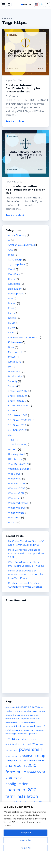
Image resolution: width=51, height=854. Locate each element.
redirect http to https (13, 756)
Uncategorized (16, 454)
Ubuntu (12, 449)
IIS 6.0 (11, 323)
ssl (40, 802)
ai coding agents (28, 706)
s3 (22, 756)
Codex (11, 279)
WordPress (14, 517)
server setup (34, 755)
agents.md (11, 707)
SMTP (11, 410)
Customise (25, 840)
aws (41, 707)
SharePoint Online (18, 405)
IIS (41, 726)
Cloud (11, 269)
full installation (28, 726)
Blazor (11, 254)
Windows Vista (16, 512)
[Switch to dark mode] (47, 4)
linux (10, 738)
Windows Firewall (18, 503)
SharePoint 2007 (17, 391)
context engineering (16, 715)
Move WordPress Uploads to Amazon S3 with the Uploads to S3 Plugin (26, 554)
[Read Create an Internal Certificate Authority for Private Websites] (25, 52)
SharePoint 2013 (17, 400)
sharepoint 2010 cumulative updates (25, 760)
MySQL (12, 357)
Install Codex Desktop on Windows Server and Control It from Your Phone (25, 574)
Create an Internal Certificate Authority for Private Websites (23, 88)
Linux (11, 347)
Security (12, 381)
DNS (10, 298)
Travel (11, 439)
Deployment (15, 288)
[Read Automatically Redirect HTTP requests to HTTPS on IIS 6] (25, 153)
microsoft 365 (28, 744)
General (12, 318)
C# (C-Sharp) (15, 259)
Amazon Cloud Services (21, 245)
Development (16, 293)
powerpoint (12, 750)
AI (9, 240)
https (37, 726)
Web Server (15, 474)
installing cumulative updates (21, 733)
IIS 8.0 (11, 332)
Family (11, 313)
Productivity (15, 376)
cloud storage (30, 711)
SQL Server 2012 (17, 425)
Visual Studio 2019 (18, 464)
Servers (12, 386)
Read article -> (15, 121)
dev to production (25, 718)
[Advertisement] (25, 646)
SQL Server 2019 (17, 430)
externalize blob (14, 722)
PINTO (25, 4)
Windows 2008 (16, 488)
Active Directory (17, 235)
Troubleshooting (17, 444)
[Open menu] (3, 4)
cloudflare (16, 711)
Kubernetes (15, 342)
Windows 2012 (16, 493)
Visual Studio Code (18, 469)
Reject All (25, 848)
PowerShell (14, 371)
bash (8, 711)
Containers (14, 284)
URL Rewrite (15, 459)
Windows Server (17, 507)
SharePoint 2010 (17, 396)
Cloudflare (14, 274)
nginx (39, 743)
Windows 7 (14, 498)
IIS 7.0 (11, 327)
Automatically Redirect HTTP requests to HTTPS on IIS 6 (25, 189)
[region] (25, 828)
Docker (12, 303)
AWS (10, 250)
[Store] (9, 4)
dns (38, 718)
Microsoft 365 (15, 352)
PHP (10, 366)
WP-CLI (12, 522)
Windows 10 (15, 478)
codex (41, 711)
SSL (10, 435)
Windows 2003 (16, 483)
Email (11, 308)
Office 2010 (14, 362)
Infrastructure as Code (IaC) (23, 337)
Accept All (25, 832)
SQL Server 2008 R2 (19, 420)
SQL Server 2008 (17, 415)
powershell (30, 749)
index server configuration (31, 730)
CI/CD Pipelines (16, 264)
